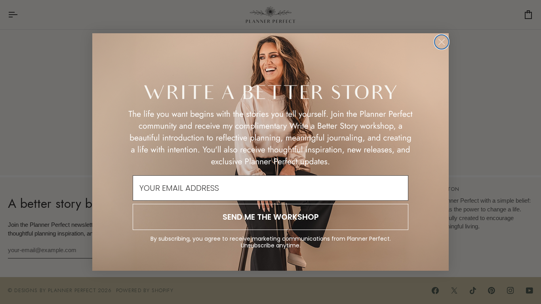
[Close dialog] (441, 42)
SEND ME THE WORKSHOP (271, 216)
